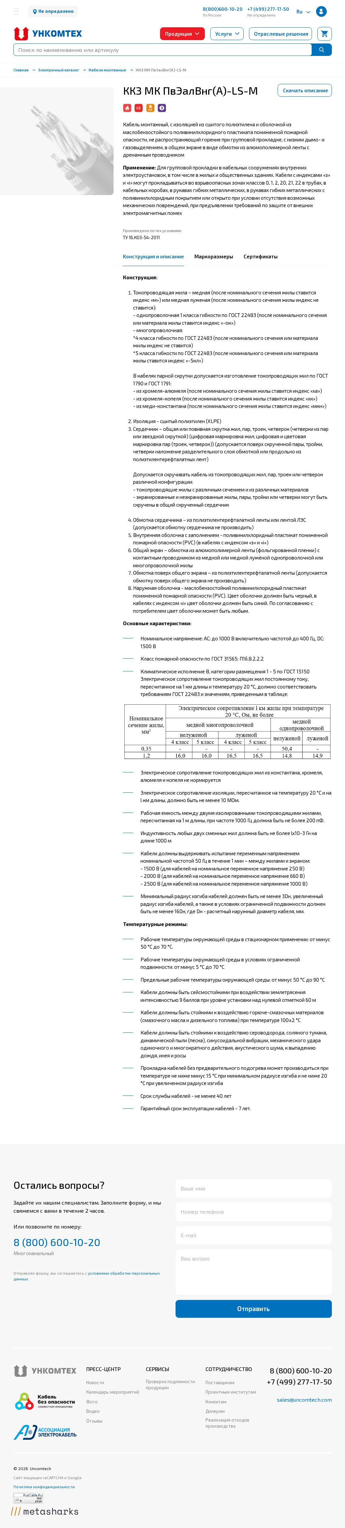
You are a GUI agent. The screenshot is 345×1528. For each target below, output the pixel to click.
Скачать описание (305, 90)
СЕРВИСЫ (157, 1369)
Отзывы (94, 1421)
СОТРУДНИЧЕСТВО (229, 1369)
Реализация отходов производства (227, 1423)
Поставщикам (220, 1382)
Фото (92, 1401)
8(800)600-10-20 (223, 9)
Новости (95, 1382)
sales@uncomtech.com (304, 1399)
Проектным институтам (231, 1392)
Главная (21, 70)
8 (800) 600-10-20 (56, 1242)
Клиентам (216, 1401)
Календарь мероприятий (112, 1392)
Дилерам (215, 1411)
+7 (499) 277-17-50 (268, 9)
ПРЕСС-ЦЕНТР (103, 1369)
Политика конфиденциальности (44, 1486)
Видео (93, 1411)
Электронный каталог (58, 70)
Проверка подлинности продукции (170, 1384)
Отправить (253, 1308)
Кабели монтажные (107, 70)
